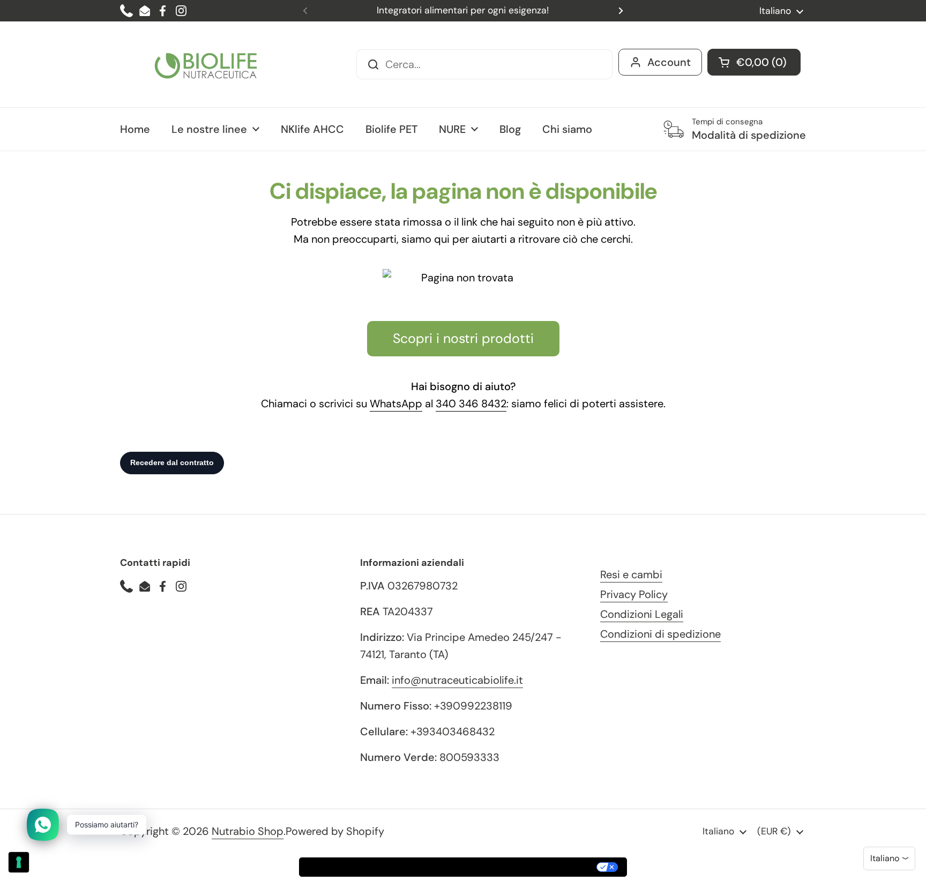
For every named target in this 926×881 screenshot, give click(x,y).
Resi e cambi (631, 574)
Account (669, 62)
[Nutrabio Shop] (206, 64)
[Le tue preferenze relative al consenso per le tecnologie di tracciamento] (19, 862)
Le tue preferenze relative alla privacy (510, 867)
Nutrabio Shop (247, 831)
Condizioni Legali (641, 614)
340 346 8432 (471, 403)
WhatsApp (396, 403)
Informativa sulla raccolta (360, 867)
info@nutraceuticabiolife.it (457, 680)
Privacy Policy (634, 594)
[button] (754, 62)
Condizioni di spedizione (660, 634)
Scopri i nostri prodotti (463, 338)
